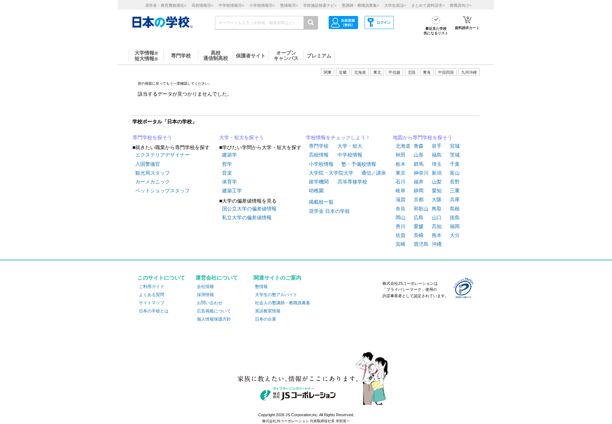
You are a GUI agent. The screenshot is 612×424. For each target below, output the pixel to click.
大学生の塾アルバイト (276, 294)
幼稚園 (316, 190)
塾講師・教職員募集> (360, 5)
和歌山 (421, 208)
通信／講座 (373, 173)
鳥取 (437, 208)
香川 (401, 226)
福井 (419, 182)
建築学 (229, 155)
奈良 (401, 208)
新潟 (437, 173)
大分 (455, 235)
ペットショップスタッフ (162, 190)
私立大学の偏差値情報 (247, 217)
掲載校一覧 (321, 202)
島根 (455, 208)
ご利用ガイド (151, 286)
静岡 (419, 190)
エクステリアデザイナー (162, 155)
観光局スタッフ (152, 173)
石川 (401, 182)
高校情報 (319, 155)
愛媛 (419, 226)
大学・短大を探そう (241, 137)
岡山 (401, 217)
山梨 (437, 182)
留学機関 (319, 182)
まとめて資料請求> (427, 5)
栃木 (401, 164)
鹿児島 (421, 244)
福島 (437, 155)
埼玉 (437, 164)
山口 (437, 217)
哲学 (227, 164)
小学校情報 (321, 164)
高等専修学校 (352, 182)
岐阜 (401, 190)
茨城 (455, 155)
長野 (455, 182)
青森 (419, 146)
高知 (437, 226)
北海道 (360, 72)
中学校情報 (350, 155)
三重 (455, 190)
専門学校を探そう (152, 137)
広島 (419, 217)
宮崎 (401, 244)
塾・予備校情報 (358, 164)
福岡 (455, 226)
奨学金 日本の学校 (329, 211)
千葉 (455, 164)
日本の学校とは (154, 311)
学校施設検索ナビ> (319, 5)
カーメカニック (152, 182)
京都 (419, 199)
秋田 (401, 155)
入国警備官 (147, 164)
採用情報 (205, 294)
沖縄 (437, 244)
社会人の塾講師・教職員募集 (282, 302)
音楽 (227, 173)
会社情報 (205, 286)
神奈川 (421, 173)
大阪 (437, 199)
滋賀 (401, 199)
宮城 (455, 146)
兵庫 (455, 199)
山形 (419, 155)
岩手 (437, 146)
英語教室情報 (267, 311)
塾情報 (261, 286)
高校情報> (202, 5)
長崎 (419, 235)
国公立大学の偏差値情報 (249, 208)
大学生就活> (395, 5)
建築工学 (232, 190)
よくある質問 (151, 294)
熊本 (437, 235)
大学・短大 (350, 146)
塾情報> (289, 5)
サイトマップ (151, 302)
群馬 (419, 164)
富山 (455, 173)
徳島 (455, 217)
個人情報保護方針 (214, 319)
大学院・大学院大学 (331, 173)
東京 (401, 173)
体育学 (229, 182)
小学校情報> (262, 5)
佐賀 (401, 235)
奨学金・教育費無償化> (165, 5)
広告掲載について (214, 311)
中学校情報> (231, 5)
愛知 (437, 190)
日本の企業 (265, 319)
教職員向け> (460, 5)
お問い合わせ (209, 302)
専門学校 (319, 146)
